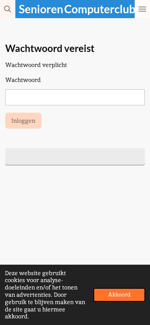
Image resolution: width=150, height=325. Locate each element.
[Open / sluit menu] (142, 9)
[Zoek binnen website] (7, 9)
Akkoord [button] (119, 294)
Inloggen (23, 120)
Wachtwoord (23, 80)
